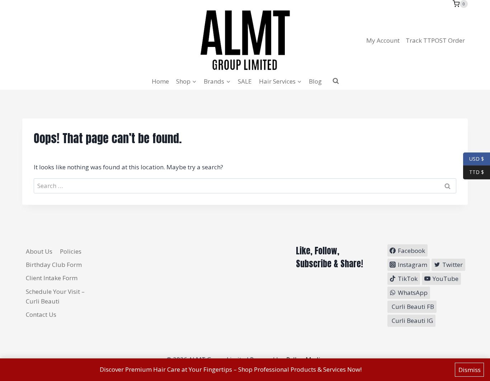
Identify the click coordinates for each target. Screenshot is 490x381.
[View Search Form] (335, 81)
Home (160, 81)
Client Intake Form (51, 278)
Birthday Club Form (54, 264)
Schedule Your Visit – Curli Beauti (55, 296)
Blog (315, 81)
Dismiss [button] (469, 370)
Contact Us (41, 314)
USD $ (476, 158)
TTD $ (473, 172)
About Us (39, 251)
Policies (70, 251)
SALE (245, 81)
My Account (383, 40)
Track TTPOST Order (435, 40)
